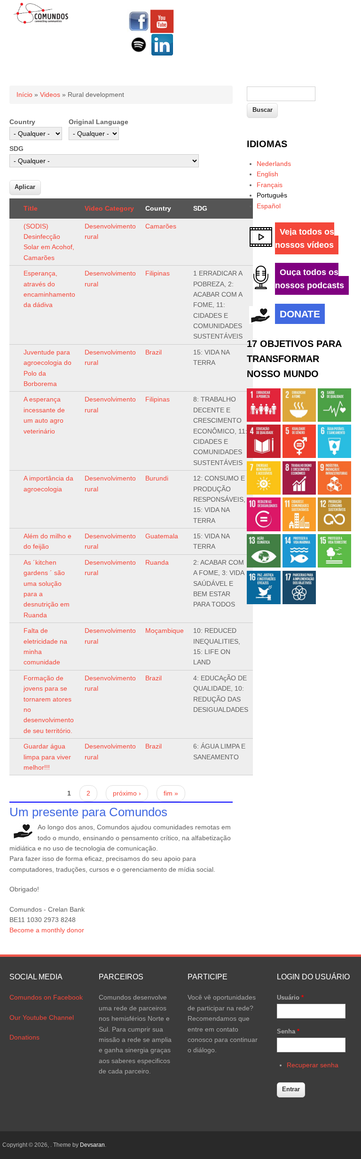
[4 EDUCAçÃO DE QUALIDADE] (263, 455)
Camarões (160, 226)
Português (272, 195)
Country (22, 122)
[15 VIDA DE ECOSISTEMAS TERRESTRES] (334, 565)
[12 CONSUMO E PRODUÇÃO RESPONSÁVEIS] (334, 529)
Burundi (156, 478)
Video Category (109, 208)
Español (269, 206)
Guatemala (161, 536)
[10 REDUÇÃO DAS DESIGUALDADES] (263, 529)
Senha (288, 1031)
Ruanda (157, 562)
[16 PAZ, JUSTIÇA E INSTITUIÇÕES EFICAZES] (263, 602)
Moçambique (164, 630)
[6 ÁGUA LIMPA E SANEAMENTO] (334, 455)
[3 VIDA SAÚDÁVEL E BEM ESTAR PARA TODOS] (334, 419)
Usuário (290, 997)
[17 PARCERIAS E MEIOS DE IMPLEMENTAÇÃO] (299, 602)
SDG (16, 148)
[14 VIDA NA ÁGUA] (299, 565)
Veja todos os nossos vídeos (304, 238)
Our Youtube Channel (41, 1017)
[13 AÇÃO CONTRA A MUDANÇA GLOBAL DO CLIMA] (263, 565)
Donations (24, 1037)
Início (24, 94)
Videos (50, 94)
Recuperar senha (312, 1065)
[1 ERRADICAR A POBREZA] (263, 419)
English (267, 174)
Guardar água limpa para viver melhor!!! (47, 756)
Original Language (98, 122)
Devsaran (92, 1145)
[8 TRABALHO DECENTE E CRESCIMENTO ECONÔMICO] (299, 492)
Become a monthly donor (46, 930)
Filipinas (157, 273)
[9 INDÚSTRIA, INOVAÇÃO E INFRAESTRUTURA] (334, 492)
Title (31, 208)
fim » (171, 793)
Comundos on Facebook (46, 997)
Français (270, 185)
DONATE (300, 313)
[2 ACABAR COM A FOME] (299, 419)
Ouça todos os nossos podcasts (309, 279)
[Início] (41, 22)
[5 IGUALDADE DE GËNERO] (299, 455)
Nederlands (274, 163)
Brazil (153, 352)
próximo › (127, 793)
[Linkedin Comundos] (162, 54)
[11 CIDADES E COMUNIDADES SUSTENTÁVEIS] (299, 529)
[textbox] (281, 94)
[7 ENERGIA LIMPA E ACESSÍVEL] (263, 492)
